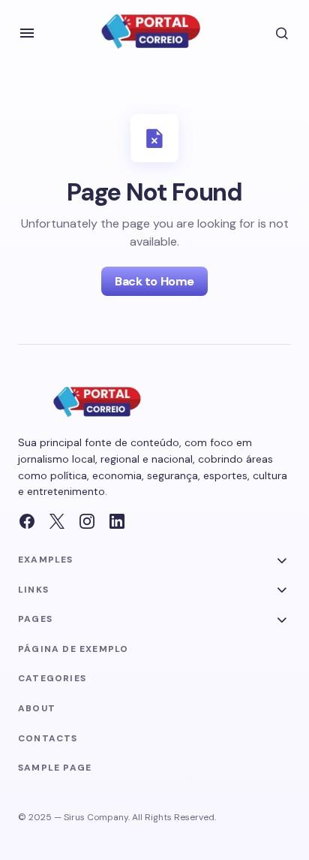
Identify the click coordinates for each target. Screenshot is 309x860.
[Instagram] (87, 521)
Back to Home (154, 281)
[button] (27, 33)
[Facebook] (27, 521)
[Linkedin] (117, 521)
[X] (57, 521)
